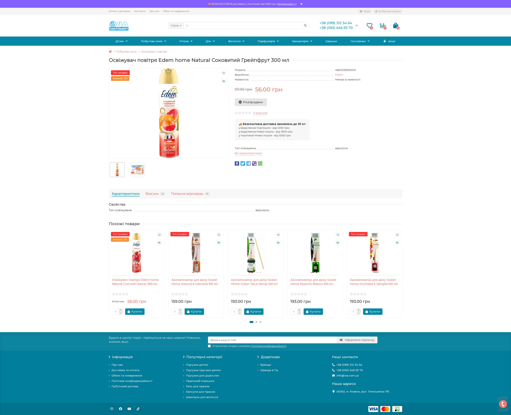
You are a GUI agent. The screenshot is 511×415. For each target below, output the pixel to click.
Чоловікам (358, 41)
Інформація (122, 357)
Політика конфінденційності (132, 380)
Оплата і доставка (119, 11)
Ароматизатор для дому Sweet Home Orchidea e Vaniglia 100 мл (374, 282)
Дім (208, 41)
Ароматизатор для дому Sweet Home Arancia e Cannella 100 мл (194, 282)
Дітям (120, 41)
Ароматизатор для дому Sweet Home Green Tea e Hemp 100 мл (254, 282)
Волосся (234, 41)
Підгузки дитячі (197, 364)
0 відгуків (260, 113)
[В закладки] (224, 73)
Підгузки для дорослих (202, 375)
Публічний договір (125, 386)
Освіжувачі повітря (154, 51)
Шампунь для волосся (202, 397)
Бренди (265, 364)
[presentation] (109, 273)
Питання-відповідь (189, 194)
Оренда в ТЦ (269, 370)
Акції (391, 41)
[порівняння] (224, 81)
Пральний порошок (200, 380)
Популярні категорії (204, 357)
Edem (339, 74)
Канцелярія (300, 41)
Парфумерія (266, 41)
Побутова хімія (151, 41)
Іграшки (331, 41)
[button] (252, 322)
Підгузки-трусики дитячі (203, 370)
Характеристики (126, 194)
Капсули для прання (200, 391)
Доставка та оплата (126, 370)
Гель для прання (197, 386)
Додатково (270, 357)
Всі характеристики (248, 153)
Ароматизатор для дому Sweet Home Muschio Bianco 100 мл (313, 282)
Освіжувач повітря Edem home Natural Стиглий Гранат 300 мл (135, 282)
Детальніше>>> (287, 3)
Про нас (154, 11)
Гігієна (184, 41)
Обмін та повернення (176, 11)
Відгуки (154, 194)
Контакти (140, 11)
